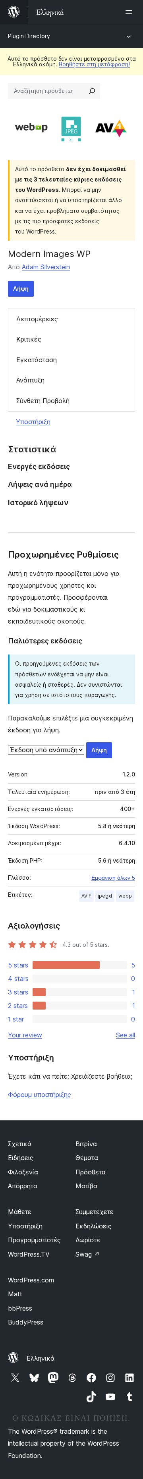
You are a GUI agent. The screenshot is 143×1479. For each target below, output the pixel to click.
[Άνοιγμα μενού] (130, 12)
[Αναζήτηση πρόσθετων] (92, 91)
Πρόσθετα (90, 1172)
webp (125, 896)
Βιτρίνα (86, 1144)
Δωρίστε (87, 1240)
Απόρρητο (22, 1186)
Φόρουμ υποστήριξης (39, 1095)
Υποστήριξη (33, 422)
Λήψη (21, 288)
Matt (15, 1294)
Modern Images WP (49, 254)
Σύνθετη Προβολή (43, 401)
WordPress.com (31, 1280)
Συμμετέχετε (94, 1212)
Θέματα (86, 1158)
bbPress (20, 1308)
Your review (25, 1035)
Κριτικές (28, 339)
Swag (87, 1254)
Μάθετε (19, 1212)
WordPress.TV (29, 1254)
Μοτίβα (86, 1186)
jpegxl (105, 896)
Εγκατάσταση (36, 360)
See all (125, 1035)
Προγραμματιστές (34, 1240)
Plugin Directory (29, 36)
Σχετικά (19, 1144)
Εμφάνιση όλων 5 (113, 878)
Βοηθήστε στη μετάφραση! (94, 64)
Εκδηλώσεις (93, 1226)
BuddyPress (25, 1322)
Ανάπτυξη (30, 380)
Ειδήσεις (20, 1158)
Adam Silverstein (46, 267)
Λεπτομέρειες (37, 319)
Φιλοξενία (23, 1172)
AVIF (86, 896)
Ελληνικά (40, 1358)
